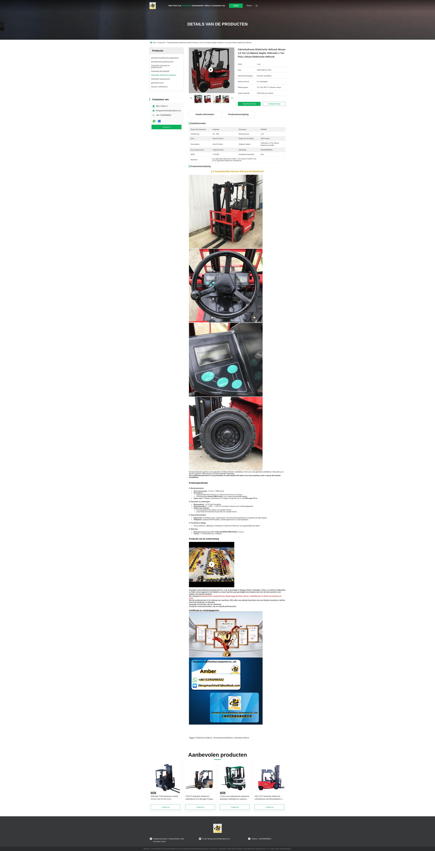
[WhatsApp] (154, 121)
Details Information (205, 114)
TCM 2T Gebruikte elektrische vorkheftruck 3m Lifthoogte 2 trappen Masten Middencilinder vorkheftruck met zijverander (199, 797)
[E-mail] (159, 121)
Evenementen (198, 6)
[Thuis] (153, 5)
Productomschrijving (238, 114)
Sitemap (146, 849)
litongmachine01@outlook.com (168, 111)
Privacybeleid (156, 849)
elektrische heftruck (204, 738)
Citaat (235, 6)
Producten (186, 6)
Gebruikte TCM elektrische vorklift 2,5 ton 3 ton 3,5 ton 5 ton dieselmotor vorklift (164, 797)
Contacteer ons (218, 6)
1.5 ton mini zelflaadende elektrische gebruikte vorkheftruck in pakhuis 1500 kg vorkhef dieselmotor (234, 797)
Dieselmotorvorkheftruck (223, 738)
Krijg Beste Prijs (249, 104)
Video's (207, 6)
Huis (171, 6)
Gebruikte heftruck (241, 738)
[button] (154, 784)
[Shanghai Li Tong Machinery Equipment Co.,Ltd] (211, 564)
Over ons (177, 6)
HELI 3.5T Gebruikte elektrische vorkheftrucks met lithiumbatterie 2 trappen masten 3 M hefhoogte (268, 797)
